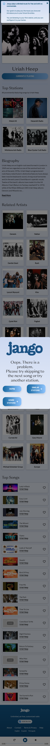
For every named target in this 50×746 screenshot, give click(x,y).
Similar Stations (35, 388)
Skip (11, 389)
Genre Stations (11, 401)
